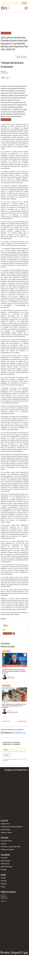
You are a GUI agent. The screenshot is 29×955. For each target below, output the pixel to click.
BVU (7, 78)
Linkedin (3, 878)
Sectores (3, 844)
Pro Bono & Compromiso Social (10, 847)
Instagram (4, 884)
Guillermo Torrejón (12, 712)
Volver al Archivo (21, 57)
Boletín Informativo (6, 867)
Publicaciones (5, 864)
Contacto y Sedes (6, 832)
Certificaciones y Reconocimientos (11, 827)
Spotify (3, 887)
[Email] (14, 633)
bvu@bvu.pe (19, 732)
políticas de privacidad (21, 759)
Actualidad (4, 858)
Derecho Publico (6, 33)
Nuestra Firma (5, 824)
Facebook (4, 881)
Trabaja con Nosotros (7, 849)
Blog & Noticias (5, 861)
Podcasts (3, 869)
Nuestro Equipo (5, 829)
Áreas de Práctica (6, 841)
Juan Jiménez (11, 677)
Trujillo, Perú (4, 896)
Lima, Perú (3, 895)
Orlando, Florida (4, 898)
